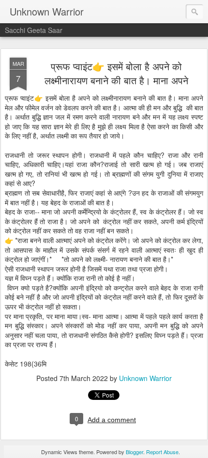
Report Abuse (162, 452)
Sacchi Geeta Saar (33, 30)
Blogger (134, 452)
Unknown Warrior (145, 378)
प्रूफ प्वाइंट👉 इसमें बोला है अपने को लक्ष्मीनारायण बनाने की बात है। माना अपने (116, 73)
